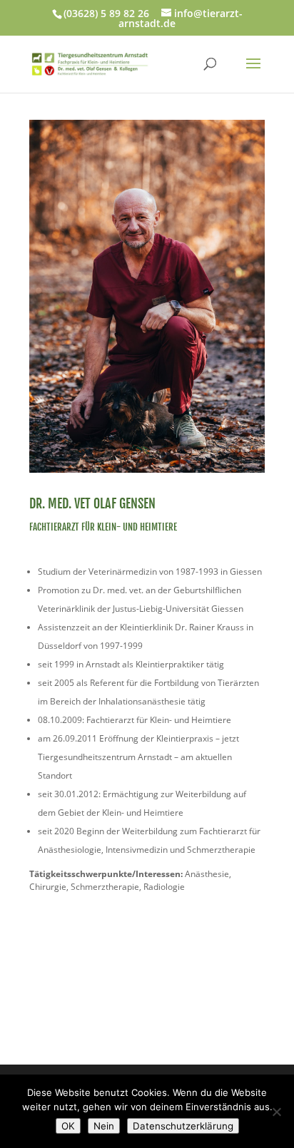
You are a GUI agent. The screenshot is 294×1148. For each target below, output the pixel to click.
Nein (103, 1126)
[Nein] (276, 1112)
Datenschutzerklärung (183, 1126)
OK (68, 1126)
